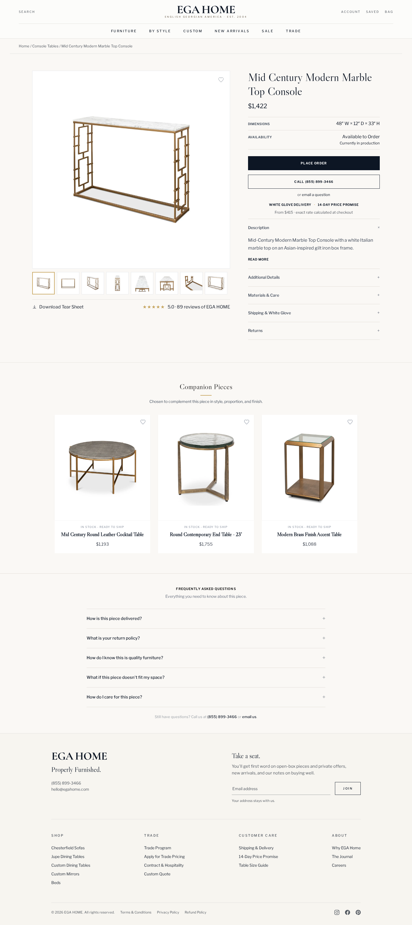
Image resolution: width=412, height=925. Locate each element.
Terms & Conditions (135, 912)
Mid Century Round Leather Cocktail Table (102, 534)
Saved (372, 12)
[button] (314, 227)
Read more (258, 259)
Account (350, 12)
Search (27, 12)
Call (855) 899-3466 (313, 182)
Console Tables (45, 46)
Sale (268, 31)
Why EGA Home (346, 847)
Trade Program (157, 847)
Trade (293, 31)
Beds (56, 882)
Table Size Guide (253, 865)
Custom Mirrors (65, 873)
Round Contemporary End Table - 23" (206, 534)
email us (249, 716)
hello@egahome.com (70, 789)
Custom (192, 31)
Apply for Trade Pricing (164, 856)
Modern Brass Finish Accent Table (309, 534)
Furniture (124, 31)
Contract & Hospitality (164, 865)
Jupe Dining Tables (67, 856)
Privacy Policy (168, 912)
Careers (339, 865)
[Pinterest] (358, 912)
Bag (389, 12)
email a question (316, 194)
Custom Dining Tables (70, 865)
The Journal (342, 856)
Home (24, 46)
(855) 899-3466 (222, 716)
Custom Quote (157, 873)
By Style (160, 31)
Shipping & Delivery (256, 847)
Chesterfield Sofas (68, 847)
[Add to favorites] (221, 79)
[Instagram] (336, 912)
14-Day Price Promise (258, 856)
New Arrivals (232, 31)
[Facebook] (347, 912)
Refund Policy (195, 912)
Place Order (314, 163)
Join (348, 788)
